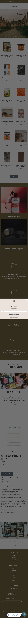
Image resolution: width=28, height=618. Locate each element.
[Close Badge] (21, 613)
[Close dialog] (27, 299)
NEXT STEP (14, 314)
